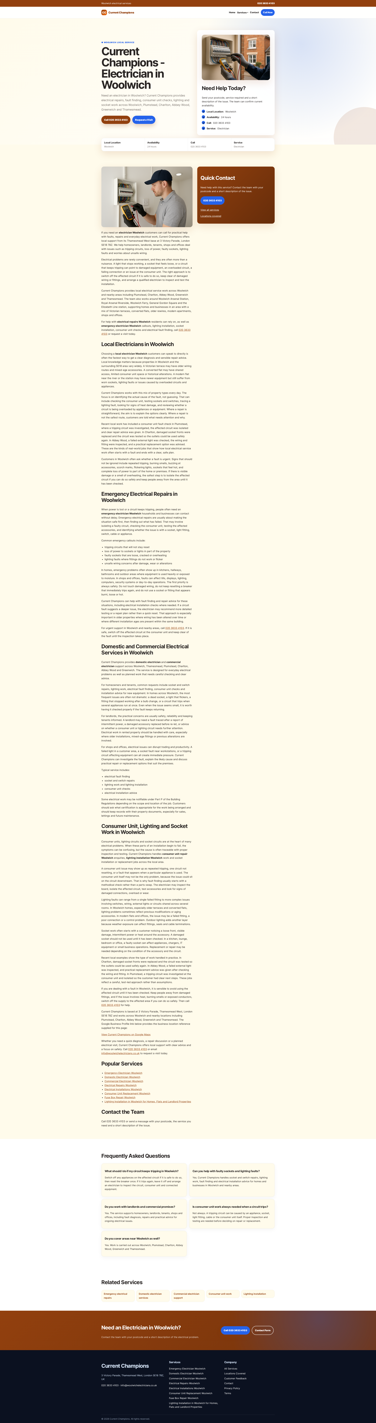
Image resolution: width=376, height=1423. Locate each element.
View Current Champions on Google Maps (126, 1034)
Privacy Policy (232, 1388)
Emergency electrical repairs (115, 1295)
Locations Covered (234, 1373)
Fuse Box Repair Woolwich (120, 1097)
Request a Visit (144, 119)
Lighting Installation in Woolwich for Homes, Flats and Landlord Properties (148, 1101)
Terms (227, 1393)
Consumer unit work (220, 1293)
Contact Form (263, 1330)
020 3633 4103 (266, 3)
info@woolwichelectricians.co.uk (120, 1053)
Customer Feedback (235, 1378)
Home (232, 12)
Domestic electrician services (150, 1295)
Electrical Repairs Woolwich (121, 1085)
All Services (230, 1368)
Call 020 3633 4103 (116, 119)
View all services (209, 209)
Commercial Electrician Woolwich (124, 1081)
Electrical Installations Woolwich (123, 1089)
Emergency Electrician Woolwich (123, 1073)
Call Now (268, 12)
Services (242, 12)
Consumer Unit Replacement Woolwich (127, 1093)
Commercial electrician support (186, 1295)
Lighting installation (255, 1293)
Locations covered (210, 216)
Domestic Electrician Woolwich (122, 1077)
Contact (254, 12)
